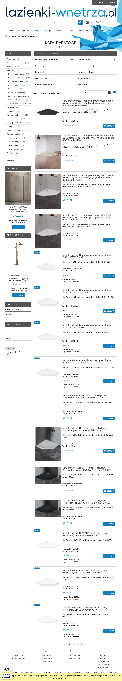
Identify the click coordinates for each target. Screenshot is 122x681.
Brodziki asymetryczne (16, 92)
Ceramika (10, 107)
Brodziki (10, 70)
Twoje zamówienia (47, 655)
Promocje (10, 160)
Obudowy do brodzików (17, 96)
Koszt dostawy (75, 655)
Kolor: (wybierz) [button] (40, 72)
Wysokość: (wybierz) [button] (84, 78)
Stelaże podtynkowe (14, 138)
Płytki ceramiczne (13, 134)
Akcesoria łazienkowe (15, 63)
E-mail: (7, 330)
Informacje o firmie (103, 661)
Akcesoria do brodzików (17, 104)
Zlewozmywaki (12, 149)
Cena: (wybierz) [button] (82, 84)
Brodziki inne (13, 89)
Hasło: (7, 339)
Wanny (9, 153)
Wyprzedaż (11, 59)
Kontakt (103, 655)
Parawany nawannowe (15, 130)
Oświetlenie (11, 126)
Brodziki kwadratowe (16, 78)
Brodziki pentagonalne (16, 85)
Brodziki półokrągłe (15, 81)
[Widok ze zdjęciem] (109, 93)
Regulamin (19, 655)
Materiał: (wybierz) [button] (41, 66)
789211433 (88, 672)
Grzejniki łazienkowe (14, 111)
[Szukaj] (80, 22)
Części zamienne (13, 145)
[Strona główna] (61, 12)
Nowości (10, 157)
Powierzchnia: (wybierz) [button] (85, 66)
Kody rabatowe (103, 667)
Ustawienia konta (47, 658)
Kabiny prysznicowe (14, 115)
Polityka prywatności (19, 658)
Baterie (9, 67)
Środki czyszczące (13, 142)
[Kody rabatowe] (61, 44)
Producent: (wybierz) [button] (84, 60)
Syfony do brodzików (16, 100)
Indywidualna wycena (103, 664)
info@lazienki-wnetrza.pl (107, 672)
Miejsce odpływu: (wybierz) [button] (44, 84)
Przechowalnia (47, 661)
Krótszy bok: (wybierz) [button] (43, 78)
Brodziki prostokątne (16, 74)
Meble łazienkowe (13, 119)
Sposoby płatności (75, 658)
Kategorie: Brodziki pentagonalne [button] (46, 60)
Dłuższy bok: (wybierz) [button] (85, 72)
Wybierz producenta (12, 309)
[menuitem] (10, 30)
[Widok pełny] (114, 93)
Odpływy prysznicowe (15, 123)
